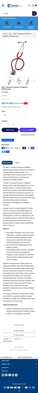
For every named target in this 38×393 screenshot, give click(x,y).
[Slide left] (3, 81)
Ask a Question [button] (20, 335)
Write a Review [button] (19, 331)
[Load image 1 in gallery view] (10, 81)
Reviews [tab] (6, 339)
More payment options (28, 134)
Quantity (4, 121)
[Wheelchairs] (19, 23)
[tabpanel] (19, 240)
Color (3, 111)
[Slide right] (34, 81)
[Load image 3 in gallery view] (28, 81)
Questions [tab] (17, 339)
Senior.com (22, 384)
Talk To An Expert (7, 140)
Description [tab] (7, 163)
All (10, 34)
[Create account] (29, 5)
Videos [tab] (17, 163)
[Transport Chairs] (31, 23)
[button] (3, 5)
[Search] (34, 13)
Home (5, 34)
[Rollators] (7, 23)
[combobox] (19, 13)
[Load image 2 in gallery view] (19, 81)
